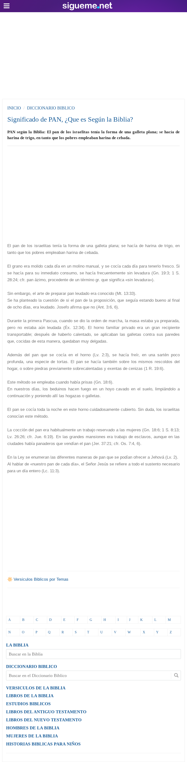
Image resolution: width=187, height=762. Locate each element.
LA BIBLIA (17, 645)
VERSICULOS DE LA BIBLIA (35, 687)
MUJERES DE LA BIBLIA (32, 735)
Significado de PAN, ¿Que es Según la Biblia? (70, 119)
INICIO (14, 108)
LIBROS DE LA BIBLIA (30, 695)
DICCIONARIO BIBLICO (31, 666)
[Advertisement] (93, 54)
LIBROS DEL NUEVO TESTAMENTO (44, 719)
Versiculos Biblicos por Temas (41, 579)
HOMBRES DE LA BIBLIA (32, 727)
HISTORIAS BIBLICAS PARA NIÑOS (43, 744)
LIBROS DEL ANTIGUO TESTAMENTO (46, 711)
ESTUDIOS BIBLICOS (28, 703)
